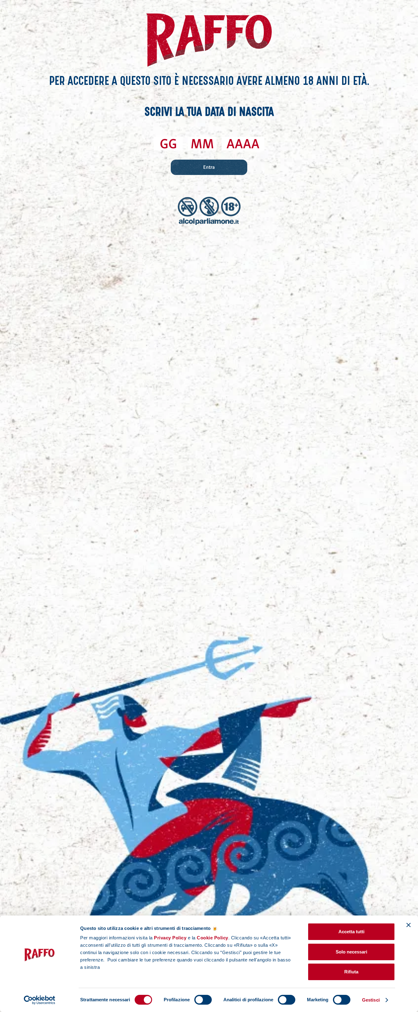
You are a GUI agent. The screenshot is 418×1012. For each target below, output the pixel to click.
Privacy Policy (170, 937)
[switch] (203, 1000)
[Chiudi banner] (408, 925)
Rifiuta (351, 971)
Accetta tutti (351, 931)
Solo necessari (351, 951)
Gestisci (371, 1000)
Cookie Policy (212, 937)
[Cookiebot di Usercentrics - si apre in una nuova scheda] (39, 1000)
